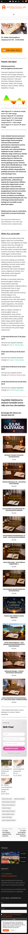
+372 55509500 (6, 874)
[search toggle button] (23, 1)
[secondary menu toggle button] (1, 1)
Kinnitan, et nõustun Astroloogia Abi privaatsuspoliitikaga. (11, 915)
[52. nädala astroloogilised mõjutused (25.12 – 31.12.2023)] (18, 763)
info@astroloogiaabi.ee (9, 876)
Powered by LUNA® (14, 753)
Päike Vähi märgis (6, 808)
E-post (3, 908)
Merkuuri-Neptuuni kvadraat (8, 802)
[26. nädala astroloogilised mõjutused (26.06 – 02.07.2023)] (6, 781)
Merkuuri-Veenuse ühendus (8, 805)
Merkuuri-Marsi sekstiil (19, 799)
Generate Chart (11, 748)
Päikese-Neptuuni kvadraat (8, 811)
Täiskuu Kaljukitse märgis (8, 814)
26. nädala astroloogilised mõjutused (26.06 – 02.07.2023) (6, 789)
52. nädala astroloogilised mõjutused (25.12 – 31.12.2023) (18, 771)
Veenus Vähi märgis (6, 817)
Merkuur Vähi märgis (7, 799)
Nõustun (6, 930)
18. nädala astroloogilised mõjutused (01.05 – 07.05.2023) (6, 771)
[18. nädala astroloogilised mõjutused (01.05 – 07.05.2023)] (6, 763)
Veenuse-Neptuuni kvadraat (8, 820)
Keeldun (12, 930)
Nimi (2, 902)
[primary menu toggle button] (14, 14)
